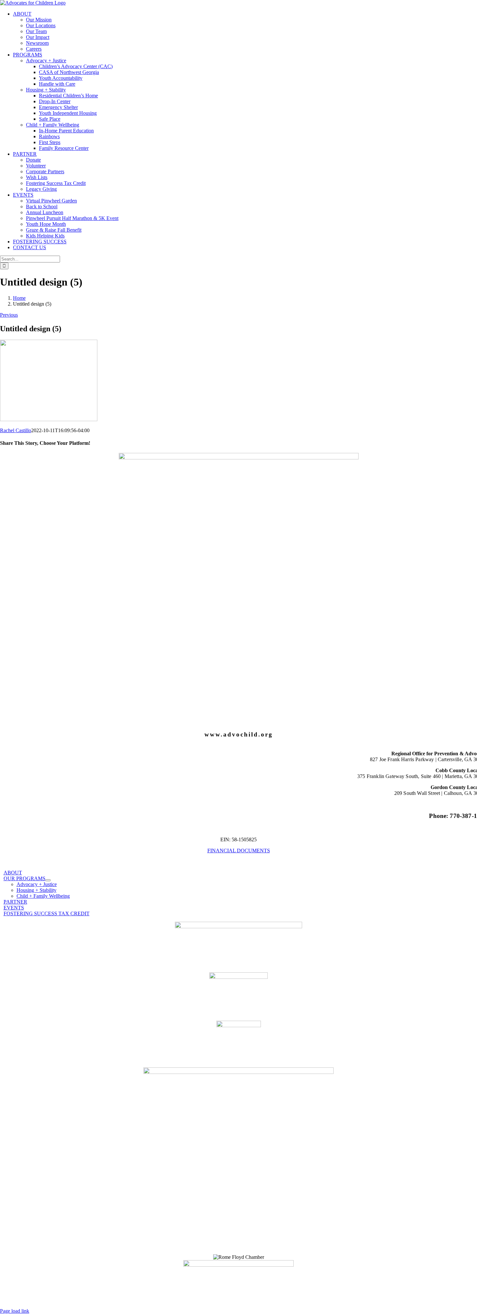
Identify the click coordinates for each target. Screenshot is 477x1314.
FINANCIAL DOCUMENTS (238, 850)
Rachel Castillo (15, 430)
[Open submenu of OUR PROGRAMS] (48, 880)
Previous (9, 315)
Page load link (14, 1311)
